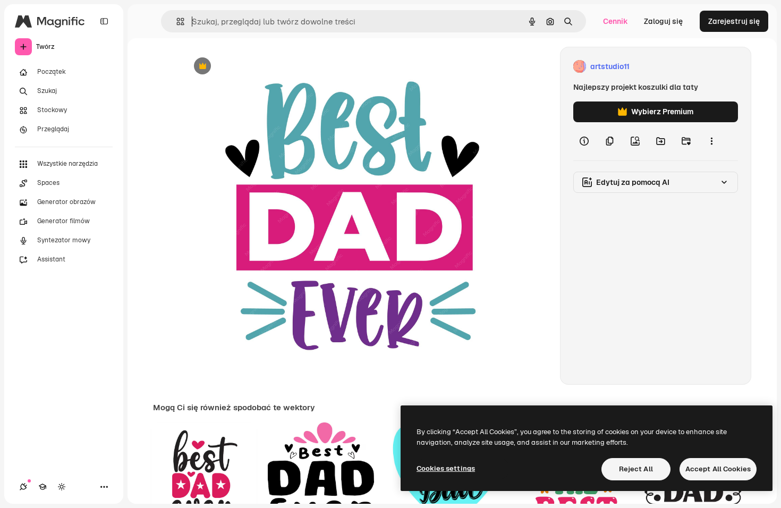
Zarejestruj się (734, 21)
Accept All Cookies (718, 468)
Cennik (615, 21)
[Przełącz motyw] (61, 486)
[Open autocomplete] (176, 22)
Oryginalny (256, 67)
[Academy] (42, 486)
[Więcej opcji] (711, 141)
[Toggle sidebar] (104, 21)
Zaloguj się (663, 21)
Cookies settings (446, 468)
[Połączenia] (23, 486)
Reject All (636, 468)
